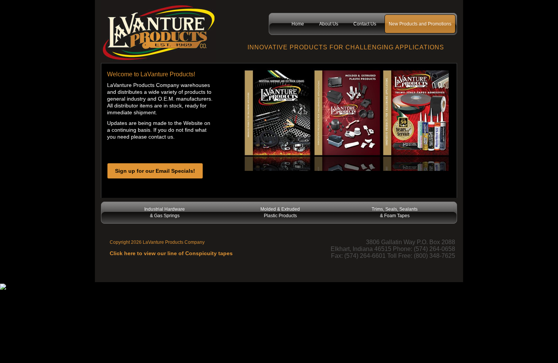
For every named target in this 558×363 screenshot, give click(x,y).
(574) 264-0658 (434, 249)
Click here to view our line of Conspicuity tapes (171, 253)
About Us (328, 24)
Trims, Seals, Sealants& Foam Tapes (395, 212)
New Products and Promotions (420, 24)
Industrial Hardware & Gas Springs (164, 212)
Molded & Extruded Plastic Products (280, 212)
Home (298, 24)
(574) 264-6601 (365, 256)
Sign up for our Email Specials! (155, 171)
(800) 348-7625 (434, 256)
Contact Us (364, 24)
